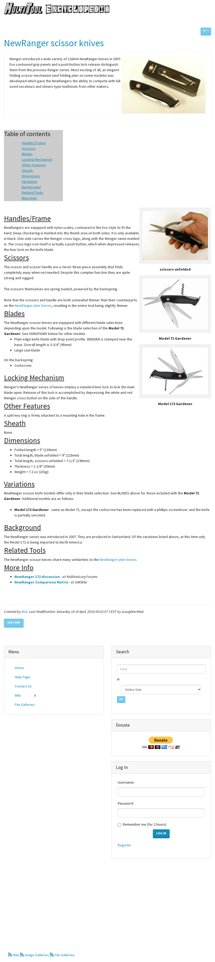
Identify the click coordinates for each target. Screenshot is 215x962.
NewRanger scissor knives (54, 43)
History (13, 622)
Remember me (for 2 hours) (144, 824)
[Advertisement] (54, 757)
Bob (25, 611)
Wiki (16, 955)
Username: (126, 782)
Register (124, 845)
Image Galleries (37, 955)
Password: (126, 803)
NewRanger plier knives (33, 305)
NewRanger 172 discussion (37, 576)
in (118, 679)
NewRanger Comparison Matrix (41, 582)
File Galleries (64, 955)
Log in (161, 833)
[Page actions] (206, 31)
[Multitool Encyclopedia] (55, 9)
